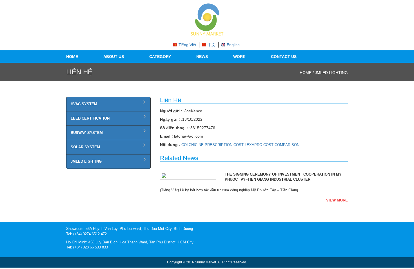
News (202, 56)
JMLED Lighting (86, 161)
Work (239, 56)
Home (72, 56)
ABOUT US (113, 56)
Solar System (85, 147)
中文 (211, 44)
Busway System (87, 133)
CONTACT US (284, 56)
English (233, 44)
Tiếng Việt (187, 44)
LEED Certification (90, 118)
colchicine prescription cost (212, 145)
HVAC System (84, 104)
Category (160, 56)
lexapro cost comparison (272, 145)
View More (337, 200)
